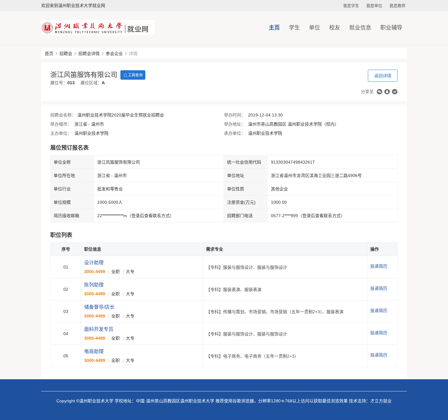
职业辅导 (391, 28)
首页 (49, 53)
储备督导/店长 (99, 307)
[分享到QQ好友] (387, 92)
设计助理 (94, 262)
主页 (274, 28)
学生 (294, 28)
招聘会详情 (89, 53)
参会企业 (114, 53)
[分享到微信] (379, 92)
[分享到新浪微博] (395, 92)
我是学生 (351, 5)
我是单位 (374, 5)
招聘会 (65, 53)
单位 (314, 28)
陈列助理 (94, 284)
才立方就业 (381, 400)
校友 (334, 28)
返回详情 (382, 75)
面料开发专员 (98, 329)
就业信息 (360, 28)
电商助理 (94, 351)
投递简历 (378, 266)
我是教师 (397, 5)
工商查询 (135, 75)
